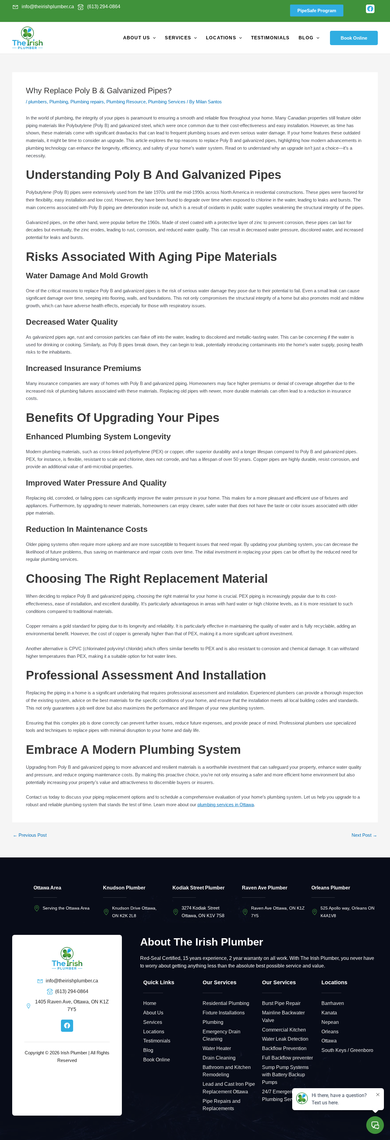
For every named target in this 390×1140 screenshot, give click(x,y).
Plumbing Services (167, 101)
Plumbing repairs (87, 101)
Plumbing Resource (126, 101)
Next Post (364, 835)
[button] (354, 38)
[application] (153, 38)
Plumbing (58, 101)
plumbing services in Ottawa (225, 804)
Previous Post (30, 835)
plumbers (37, 101)
